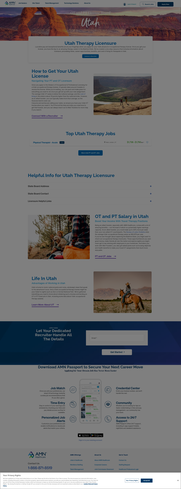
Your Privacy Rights (132, 480)
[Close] (178, 480)
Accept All (146, 480)
